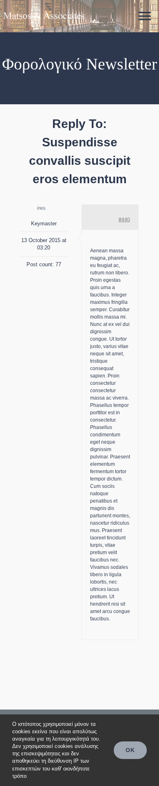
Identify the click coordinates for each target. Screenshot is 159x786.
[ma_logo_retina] (44, 9)
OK (130, 750)
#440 (124, 219)
